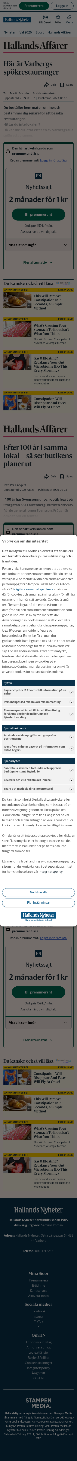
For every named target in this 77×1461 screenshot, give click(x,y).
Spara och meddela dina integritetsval (28, 789)
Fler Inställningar (38, 903)
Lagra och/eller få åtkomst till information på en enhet (35, 691)
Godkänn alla (38, 892)
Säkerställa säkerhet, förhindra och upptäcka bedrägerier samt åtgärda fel (32, 769)
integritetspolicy (51, 872)
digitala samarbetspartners (33, 589)
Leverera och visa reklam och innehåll (28, 780)
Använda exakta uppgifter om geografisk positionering (30, 736)
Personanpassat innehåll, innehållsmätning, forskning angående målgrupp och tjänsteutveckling (32, 713)
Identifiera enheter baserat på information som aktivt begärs (34, 748)
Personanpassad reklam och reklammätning (32, 702)
